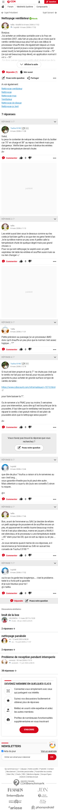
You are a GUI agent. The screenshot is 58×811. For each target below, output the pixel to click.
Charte (18, 774)
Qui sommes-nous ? (12, 769)
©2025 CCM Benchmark (29, 777)
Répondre (18, 601)
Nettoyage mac (9, 95)
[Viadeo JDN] (43, 801)
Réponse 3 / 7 (7, 322)
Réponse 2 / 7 (7, 219)
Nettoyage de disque (11, 102)
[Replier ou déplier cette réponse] (55, 121)
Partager (35, 78)
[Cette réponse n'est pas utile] (30, 158)
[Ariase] (15, 807)
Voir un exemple (49, 751)
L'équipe (24, 769)
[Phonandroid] (43, 807)
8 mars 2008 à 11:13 (18, 228)
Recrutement (11, 772)
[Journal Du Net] (43, 790)
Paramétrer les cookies (43, 772)
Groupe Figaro (46, 774)
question (52, 2)
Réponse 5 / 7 (7, 460)
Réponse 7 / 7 (7, 563)
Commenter (11, 158)
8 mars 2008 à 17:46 (18, 516)
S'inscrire (29, 729)
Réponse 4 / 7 (7, 357)
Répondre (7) (12, 72)
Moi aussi (28, 72)
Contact (51, 769)
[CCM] (11, 2)
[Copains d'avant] (15, 801)
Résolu (34, 18)
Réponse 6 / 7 (7, 507)
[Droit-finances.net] (43, 796)
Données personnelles (25, 772)
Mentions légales (33, 774)
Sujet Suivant (48, 12)
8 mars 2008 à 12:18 (18, 366)
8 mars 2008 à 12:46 (18, 469)
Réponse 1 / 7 (7, 121)
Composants (42, 6)
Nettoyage (6, 92)
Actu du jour (9, 751)
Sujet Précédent (11, 12)
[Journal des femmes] (15, 790)
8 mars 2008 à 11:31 (18, 332)
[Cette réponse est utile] (21, 158)
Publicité (43, 769)
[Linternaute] (15, 795)
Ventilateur (6, 99)
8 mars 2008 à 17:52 (28, 27)
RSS (23, 774)
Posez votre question (15, 78)
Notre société (33, 769)
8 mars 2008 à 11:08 (18, 131)
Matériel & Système (25, 6)
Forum (10, 6)
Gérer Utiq (10, 774)
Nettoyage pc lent (10, 106)
